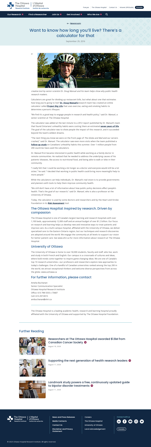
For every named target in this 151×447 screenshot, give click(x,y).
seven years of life (110, 126)
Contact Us (113, 7)
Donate (139, 7)
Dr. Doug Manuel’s (69, 102)
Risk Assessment (56, 203)
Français (86, 7)
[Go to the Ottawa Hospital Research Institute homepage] (28, 5)
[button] (15, 14)
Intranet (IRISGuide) (127, 7)
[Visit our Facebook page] (125, 421)
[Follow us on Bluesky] (142, 421)
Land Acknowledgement (95, 429)
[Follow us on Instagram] (136, 421)
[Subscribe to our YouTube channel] (130, 421)
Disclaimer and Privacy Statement (62, 430)
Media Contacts (59, 421)
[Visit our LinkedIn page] (119, 421)
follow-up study (39, 144)
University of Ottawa (93, 425)
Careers (88, 417)
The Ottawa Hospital (99, 7)
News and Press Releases (63, 417)
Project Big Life (55, 106)
